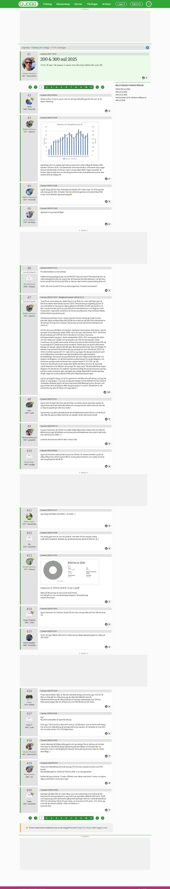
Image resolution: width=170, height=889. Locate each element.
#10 (29, 451)
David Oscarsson (29, 567)
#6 (29, 268)
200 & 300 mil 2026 (123, 89)
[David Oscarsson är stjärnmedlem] (32, 559)
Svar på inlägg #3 (29, 272)
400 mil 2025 (120, 100)
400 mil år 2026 (121, 92)
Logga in (121, 4)
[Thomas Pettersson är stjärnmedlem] (32, 430)
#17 (29, 714)
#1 (29, 54)
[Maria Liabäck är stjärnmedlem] (32, 766)
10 (86, 87)
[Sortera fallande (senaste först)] (147, 47)
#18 (29, 741)
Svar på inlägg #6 (29, 302)
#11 (29, 510)
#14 (29, 609)
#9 (29, 426)
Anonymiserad (29, 284)
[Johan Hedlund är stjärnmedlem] (32, 212)
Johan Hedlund (29, 220)
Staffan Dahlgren (29, 129)
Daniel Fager (29, 462)
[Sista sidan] (102, 87)
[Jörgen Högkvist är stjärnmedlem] (32, 612)
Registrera (136, 4)
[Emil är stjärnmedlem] (32, 403)
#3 (29, 118)
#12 (29, 533)
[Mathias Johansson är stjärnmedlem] (32, 189)
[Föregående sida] (35, 87)
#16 (29, 691)
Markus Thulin (29, 522)
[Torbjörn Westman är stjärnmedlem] (33, 58)
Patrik (29, 702)
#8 (29, 399)
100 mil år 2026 (121, 95)
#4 (29, 186)
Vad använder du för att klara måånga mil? (132, 97)
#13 (29, 556)
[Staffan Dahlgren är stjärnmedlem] (32, 121)
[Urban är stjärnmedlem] (32, 99)
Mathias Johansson (29, 197)
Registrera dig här (84, 828)
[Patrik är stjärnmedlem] (32, 793)
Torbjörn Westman (29, 73)
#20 (29, 790)
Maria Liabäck (29, 774)
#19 (29, 763)
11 (91, 87)
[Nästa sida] (97, 87)
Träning (35, 47)
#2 (29, 95)
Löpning (25, 47)
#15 (29, 632)
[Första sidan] (30, 87)
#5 (29, 209)
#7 (29, 298)
